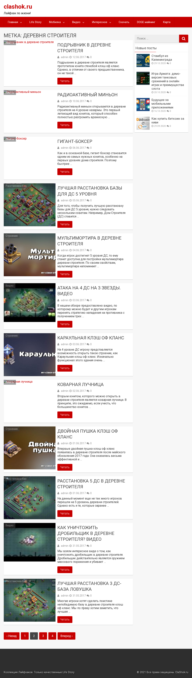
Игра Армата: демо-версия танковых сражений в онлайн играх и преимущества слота (168, 81)
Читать (65, 81)
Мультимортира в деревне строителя (89, 240)
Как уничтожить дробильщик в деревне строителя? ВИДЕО (85, 533)
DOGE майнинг (146, 22)
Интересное (99, 22)
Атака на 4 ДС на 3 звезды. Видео (89, 290)
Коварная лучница (80, 384)
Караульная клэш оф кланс (90, 337)
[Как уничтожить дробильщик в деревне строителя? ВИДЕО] (29, 542)
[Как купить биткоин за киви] (143, 129)
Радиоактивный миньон (87, 94)
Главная (13, 22)
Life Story (35, 22)
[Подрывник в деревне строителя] (29, 61)
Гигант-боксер (74, 141)
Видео (76, 22)
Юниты (10, 42)
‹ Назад (12, 636)
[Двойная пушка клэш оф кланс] (29, 447)
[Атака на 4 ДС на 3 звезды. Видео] (29, 302)
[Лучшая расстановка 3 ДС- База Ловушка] (29, 600)
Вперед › (66, 636)
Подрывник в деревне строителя (84, 47)
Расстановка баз (16, 185)
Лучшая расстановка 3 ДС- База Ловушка (89, 586)
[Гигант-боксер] (29, 158)
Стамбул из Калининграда (162, 57)
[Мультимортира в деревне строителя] (29, 254)
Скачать (124, 22)
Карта (166, 22)
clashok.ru (18, 6)
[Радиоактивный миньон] (29, 111)
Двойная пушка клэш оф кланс (87, 434)
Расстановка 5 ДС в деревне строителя (91, 483)
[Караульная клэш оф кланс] (29, 354)
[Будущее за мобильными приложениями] (143, 110)
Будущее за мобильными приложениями (162, 103)
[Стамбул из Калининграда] (143, 66)
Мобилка (55, 22)
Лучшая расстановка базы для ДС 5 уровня (89, 190)
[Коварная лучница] (29, 401)
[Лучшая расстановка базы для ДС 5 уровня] (29, 204)
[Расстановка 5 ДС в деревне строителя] (29, 497)
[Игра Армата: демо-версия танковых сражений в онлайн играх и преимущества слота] (143, 84)
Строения (12, 235)
